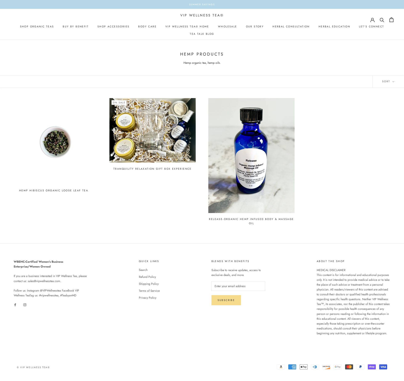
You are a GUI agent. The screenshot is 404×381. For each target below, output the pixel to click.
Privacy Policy (147, 298)
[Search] (382, 19)
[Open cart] (391, 19)
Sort (387, 81)
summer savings (202, 4)
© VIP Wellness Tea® (33, 367)
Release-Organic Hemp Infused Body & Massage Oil (251, 221)
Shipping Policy (149, 284)
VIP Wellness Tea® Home (187, 26)
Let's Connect (371, 26)
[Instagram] (24, 304)
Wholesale (227, 26)
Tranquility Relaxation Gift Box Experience (152, 169)
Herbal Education (334, 26)
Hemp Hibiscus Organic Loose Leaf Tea (53, 190)
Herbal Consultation (291, 26)
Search (143, 270)
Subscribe (226, 300)
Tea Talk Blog (202, 34)
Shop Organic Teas (37, 26)
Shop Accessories (113, 26)
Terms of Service (149, 291)
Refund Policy (147, 277)
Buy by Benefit (76, 26)
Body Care (147, 26)
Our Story (255, 26)
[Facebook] (15, 304)
